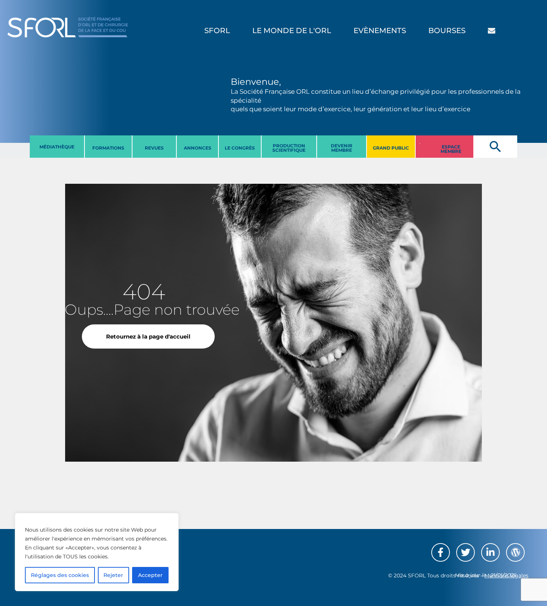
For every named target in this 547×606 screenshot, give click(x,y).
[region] (97, 552)
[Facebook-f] (440, 552)
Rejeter (113, 575)
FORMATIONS (108, 148)
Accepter (150, 575)
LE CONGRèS (240, 148)
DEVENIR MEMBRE (341, 148)
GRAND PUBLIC (391, 148)
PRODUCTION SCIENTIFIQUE (289, 148)
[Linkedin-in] (490, 552)
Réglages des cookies (60, 575)
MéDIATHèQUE (56, 147)
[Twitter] (465, 552)
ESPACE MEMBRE (451, 149)
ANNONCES (197, 148)
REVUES (154, 148)
